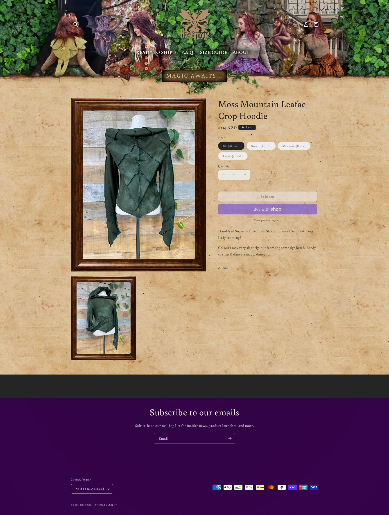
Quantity (224, 166)
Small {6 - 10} (263, 146)
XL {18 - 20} (233, 146)
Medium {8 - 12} (296, 146)
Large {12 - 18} (235, 157)
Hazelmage (86, 504)
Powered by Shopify (105, 504)
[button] (76, 24)
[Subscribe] (230, 438)
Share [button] (227, 268)
